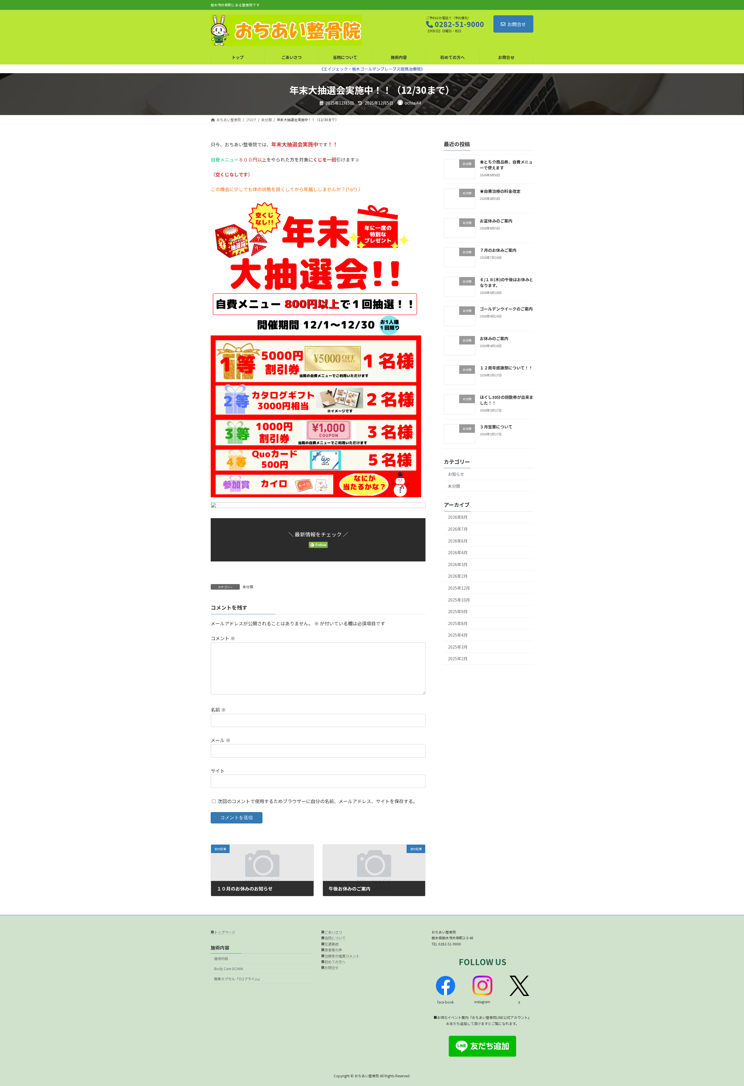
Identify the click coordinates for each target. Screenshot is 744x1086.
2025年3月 (458, 647)
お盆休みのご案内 (496, 221)
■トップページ (223, 931)
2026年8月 (458, 517)
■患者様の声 (331, 949)
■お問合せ (330, 967)
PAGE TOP (723, 1047)
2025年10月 (459, 600)
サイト (218, 770)
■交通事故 (330, 943)
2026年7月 (458, 529)
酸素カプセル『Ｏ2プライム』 (238, 978)
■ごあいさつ (331, 931)
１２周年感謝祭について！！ (506, 368)
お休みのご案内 (494, 338)
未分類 (248, 586)
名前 (218, 709)
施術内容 (221, 958)
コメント (223, 638)
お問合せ (516, 24)
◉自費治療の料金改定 (500, 191)
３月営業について (496, 427)
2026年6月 (458, 541)
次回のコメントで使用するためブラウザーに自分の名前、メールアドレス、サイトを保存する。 (318, 801)
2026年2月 (458, 576)
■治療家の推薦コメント (340, 955)
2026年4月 (458, 553)
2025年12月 (459, 588)
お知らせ (456, 474)
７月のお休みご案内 (498, 250)
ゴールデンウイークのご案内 (506, 309)
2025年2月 (458, 659)
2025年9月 (458, 611)
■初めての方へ (333, 961)
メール (220, 740)
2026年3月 (458, 564)
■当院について (333, 938)
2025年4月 (458, 635)
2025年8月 (458, 623)
